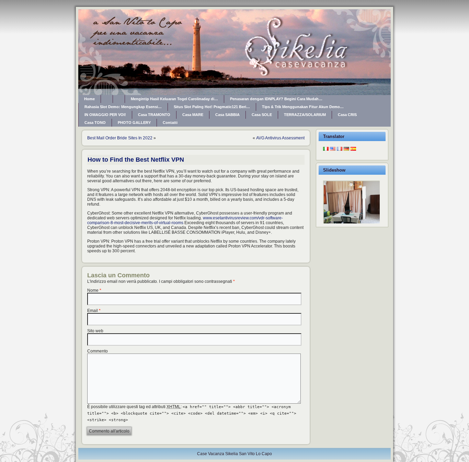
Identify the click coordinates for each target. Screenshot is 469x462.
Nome (93, 290)
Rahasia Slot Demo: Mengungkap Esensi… (123, 107)
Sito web (95, 330)
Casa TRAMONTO (154, 115)
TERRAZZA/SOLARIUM (305, 115)
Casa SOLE (262, 115)
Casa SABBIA (227, 115)
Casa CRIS (347, 115)
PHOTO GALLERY (134, 122)
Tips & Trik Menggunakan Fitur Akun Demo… (303, 107)
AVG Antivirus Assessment (280, 138)
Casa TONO (95, 122)
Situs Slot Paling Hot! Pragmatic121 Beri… (212, 107)
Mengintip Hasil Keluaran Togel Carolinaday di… (174, 99)
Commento (97, 351)
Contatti (170, 122)
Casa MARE (192, 115)
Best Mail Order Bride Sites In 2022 (119, 138)
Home (89, 99)
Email (92, 310)
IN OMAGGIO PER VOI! (105, 115)
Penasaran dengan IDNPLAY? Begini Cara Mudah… (276, 99)
